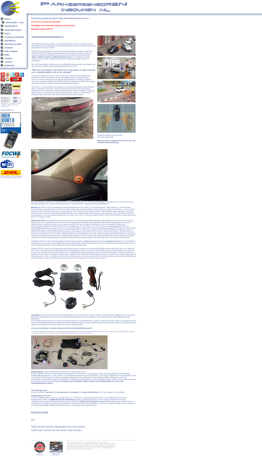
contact (70, 430)
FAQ (74, 427)
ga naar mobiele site (7, 110)
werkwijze (81, 427)
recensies (47, 430)
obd (53, 430)
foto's (70, 427)
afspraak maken (61, 427)
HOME (33, 427)
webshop (77, 430)
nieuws (63, 430)
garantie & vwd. (37, 430)
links (58, 430)
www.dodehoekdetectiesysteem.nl (47, 37)
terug (33, 419)
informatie (41, 427)
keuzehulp (50, 427)
